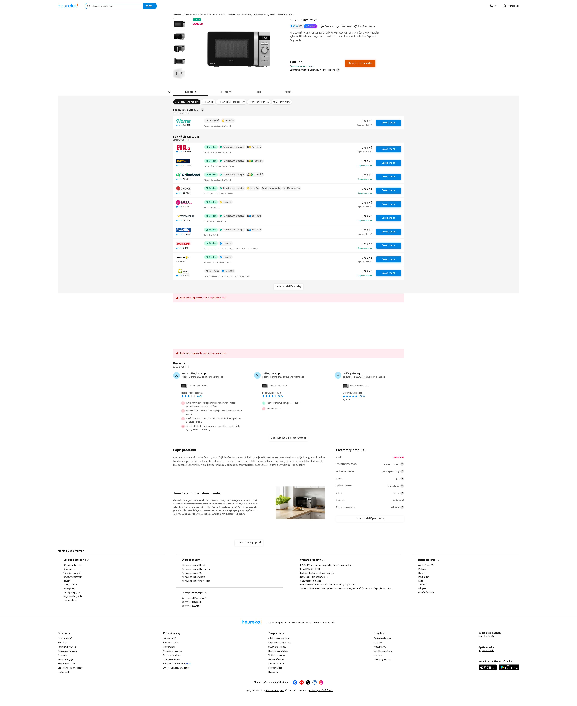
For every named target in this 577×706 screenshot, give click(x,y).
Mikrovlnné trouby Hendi (193, 565)
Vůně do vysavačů (71, 573)
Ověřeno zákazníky (382, 638)
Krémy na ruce (70, 584)
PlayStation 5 (424, 576)
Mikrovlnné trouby (244, 14)
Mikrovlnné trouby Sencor (264, 14)
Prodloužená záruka (271, 188)
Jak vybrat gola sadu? (192, 602)
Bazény (421, 573)
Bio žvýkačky (69, 588)
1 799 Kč (366, 148)
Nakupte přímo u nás (172, 651)
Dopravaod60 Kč (364, 261)
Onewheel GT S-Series (310, 580)
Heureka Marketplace (278, 651)
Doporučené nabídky (188, 102)
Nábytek (422, 588)
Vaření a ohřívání (228, 14)
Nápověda (273, 672)
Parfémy (422, 569)
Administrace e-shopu (278, 638)
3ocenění (258, 160)
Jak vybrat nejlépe (192, 592)
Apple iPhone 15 (425, 565)
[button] (190, 92)
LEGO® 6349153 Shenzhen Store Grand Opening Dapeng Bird (328, 584)
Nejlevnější (208, 102)
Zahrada (422, 584)
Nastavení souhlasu (172, 655)
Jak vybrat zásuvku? (191, 605)
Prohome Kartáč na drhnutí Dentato (317, 573)
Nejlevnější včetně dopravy (231, 102)
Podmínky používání (67, 646)
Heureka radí (169, 646)
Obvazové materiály (72, 576)
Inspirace (378, 655)
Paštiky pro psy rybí (72, 592)
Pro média (62, 655)
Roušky (66, 580)
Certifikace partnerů (383, 651)
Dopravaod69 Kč (364, 125)
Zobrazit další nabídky (288, 286)
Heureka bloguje (65, 659)
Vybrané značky (191, 560)
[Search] (169, 92)
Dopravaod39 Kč (364, 151)
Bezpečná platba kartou (174, 663)
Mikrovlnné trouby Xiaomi (193, 576)
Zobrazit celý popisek (248, 542)
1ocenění (229, 120)
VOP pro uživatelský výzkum (176, 667)
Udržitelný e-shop (382, 659)
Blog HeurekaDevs (66, 663)
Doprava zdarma (365, 165)
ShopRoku (378, 642)
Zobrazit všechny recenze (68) (288, 438)
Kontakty (62, 642)
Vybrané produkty (310, 560)
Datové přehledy (276, 659)
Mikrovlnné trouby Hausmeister (196, 569)
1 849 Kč (366, 121)
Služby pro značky (276, 655)
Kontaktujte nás (486, 636)
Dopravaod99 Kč (364, 234)
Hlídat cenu (345, 26)
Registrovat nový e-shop (279, 642)
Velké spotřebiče (190, 14)
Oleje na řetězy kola (72, 596)
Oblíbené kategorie (74, 560)
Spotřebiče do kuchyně (209, 14)
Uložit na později (366, 26)
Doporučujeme (426, 560)
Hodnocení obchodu (259, 102)
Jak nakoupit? (169, 638)
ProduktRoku (380, 646)
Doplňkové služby (291, 188)
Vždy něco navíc (327, 70)
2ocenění (256, 147)
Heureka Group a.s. (275, 690)
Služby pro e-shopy (277, 646)
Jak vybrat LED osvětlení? (194, 598)
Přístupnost (63, 672)
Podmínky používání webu (321, 690)
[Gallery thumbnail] (179, 24)
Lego (420, 580)
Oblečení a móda (426, 592)
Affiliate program (276, 663)
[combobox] (114, 6)
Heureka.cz (177, 14)
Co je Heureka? (65, 638)
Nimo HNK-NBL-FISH (310, 569)
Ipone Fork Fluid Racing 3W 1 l (314, 576)
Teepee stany (69, 600)
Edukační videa (275, 667)
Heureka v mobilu (171, 642)
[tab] (190, 92)
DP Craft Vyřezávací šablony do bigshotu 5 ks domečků (325, 565)
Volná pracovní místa (67, 651)
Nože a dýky (69, 569)
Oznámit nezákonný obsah (70, 667)
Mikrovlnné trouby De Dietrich (196, 580)
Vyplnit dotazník (486, 650)
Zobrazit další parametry (370, 518)
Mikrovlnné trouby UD (192, 573)
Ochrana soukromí (171, 659)
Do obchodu (389, 122)
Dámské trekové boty (73, 565)
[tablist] (271, 92)
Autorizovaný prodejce (233, 147)
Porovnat (329, 26)
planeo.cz (218, 377)
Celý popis (295, 40)
